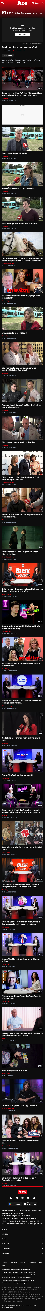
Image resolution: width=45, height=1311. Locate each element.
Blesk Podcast (6, 594)
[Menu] (2, 3)
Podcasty (5, 890)
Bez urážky (5, 301)
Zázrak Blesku (6, 1146)
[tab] (8, 12)
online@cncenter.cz (8, 1294)
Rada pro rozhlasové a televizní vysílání (14, 1299)
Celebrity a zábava (19, 51)
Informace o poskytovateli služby (32, 43)
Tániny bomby (6, 631)
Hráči (3, 1038)
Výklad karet (6, 1074)
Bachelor (5, 1183)
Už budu (4, 815)
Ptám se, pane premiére (9, 706)
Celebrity (5, 98)
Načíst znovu (22, 34)
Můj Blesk (35, 3)
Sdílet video (7, 55)
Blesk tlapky (6, 852)
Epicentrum (5, 778)
